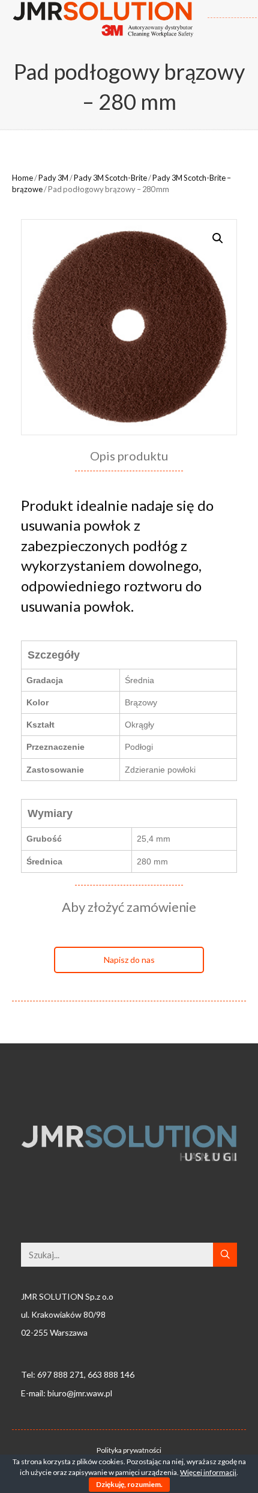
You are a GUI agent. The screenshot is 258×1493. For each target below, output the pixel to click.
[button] (129, 960)
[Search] (225, 1255)
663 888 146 (111, 1374)
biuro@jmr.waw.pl (79, 1393)
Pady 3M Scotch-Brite (110, 177)
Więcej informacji (208, 1472)
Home (22, 177)
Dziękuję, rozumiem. (129, 1484)
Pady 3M (53, 177)
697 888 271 (60, 1374)
